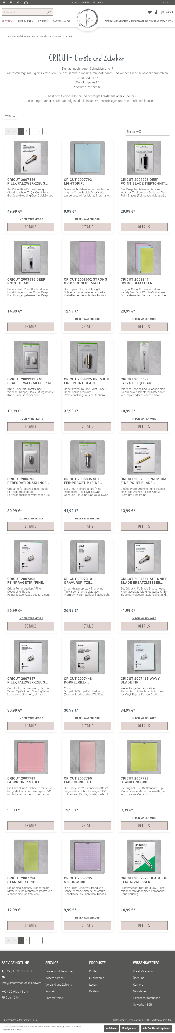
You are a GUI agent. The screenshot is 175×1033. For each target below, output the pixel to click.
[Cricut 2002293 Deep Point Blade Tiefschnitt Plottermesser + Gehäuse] (144, 186)
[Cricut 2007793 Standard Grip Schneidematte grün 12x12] (144, 785)
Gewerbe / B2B (142, 1004)
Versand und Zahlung (58, 984)
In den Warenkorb (31, 219)
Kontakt (167, 2)
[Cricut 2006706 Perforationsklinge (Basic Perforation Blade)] (31, 485)
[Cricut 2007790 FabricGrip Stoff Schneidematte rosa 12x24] (87, 785)
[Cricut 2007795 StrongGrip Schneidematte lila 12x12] (87, 884)
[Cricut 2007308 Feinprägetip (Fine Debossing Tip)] (31, 585)
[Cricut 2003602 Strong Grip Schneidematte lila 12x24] (87, 286)
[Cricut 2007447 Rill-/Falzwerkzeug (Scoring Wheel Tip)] (31, 685)
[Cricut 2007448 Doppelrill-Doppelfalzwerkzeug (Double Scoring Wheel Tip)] (87, 685)
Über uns (138, 978)
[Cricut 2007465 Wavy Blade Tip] (144, 685)
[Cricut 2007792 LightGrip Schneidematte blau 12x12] (87, 186)
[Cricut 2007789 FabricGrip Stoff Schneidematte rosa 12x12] (31, 785)
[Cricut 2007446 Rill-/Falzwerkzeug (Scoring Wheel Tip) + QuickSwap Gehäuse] (31, 186)
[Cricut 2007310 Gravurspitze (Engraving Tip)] (87, 585)
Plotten (93, 971)
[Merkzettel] (149, 12)
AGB (146, 1020)
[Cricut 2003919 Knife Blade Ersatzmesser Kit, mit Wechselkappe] (31, 385)
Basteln (94, 991)
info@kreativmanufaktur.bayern (21, 983)
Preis (7, 116)
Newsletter (140, 991)
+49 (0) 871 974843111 (19, 971)
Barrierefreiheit (54, 998)
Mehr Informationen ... (13, 1030)
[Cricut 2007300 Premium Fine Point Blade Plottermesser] (144, 485)
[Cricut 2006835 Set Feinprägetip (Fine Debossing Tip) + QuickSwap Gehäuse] (87, 485)
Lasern (93, 984)
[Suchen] (49, 12)
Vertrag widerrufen (162, 1020)
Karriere (138, 984)
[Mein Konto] (156, 12)
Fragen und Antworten (59, 971)
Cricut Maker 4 (86, 77)
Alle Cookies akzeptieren (156, 1028)
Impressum (135, 1020)
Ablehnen (111, 1028)
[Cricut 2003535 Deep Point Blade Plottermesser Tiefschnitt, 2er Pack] (31, 286)
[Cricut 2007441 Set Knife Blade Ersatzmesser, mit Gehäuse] (144, 585)
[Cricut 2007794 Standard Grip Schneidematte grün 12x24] (31, 884)
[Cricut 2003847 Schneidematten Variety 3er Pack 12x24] (144, 286)
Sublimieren (96, 978)
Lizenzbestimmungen (146, 998)
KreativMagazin (143, 971)
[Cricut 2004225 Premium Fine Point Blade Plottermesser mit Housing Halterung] (87, 385)
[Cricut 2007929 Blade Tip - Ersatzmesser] (144, 884)
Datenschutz (120, 1020)
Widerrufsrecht (54, 978)
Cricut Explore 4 (86, 82)
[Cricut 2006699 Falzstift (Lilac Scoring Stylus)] (144, 385)
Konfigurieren (129, 1028)
